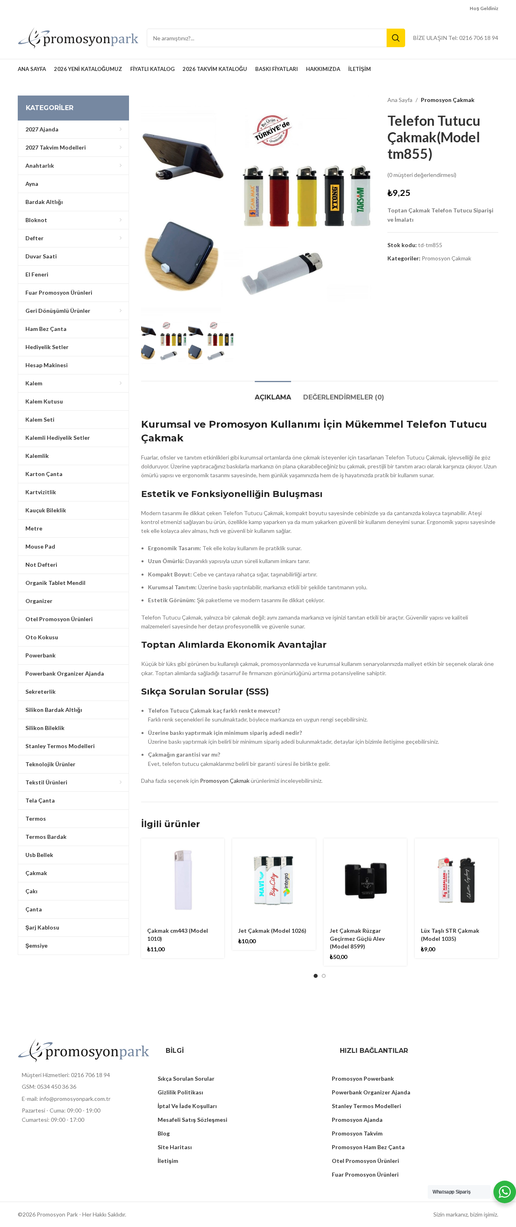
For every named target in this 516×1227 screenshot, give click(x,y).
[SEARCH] (396, 38)
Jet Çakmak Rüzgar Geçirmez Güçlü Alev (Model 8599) (357, 938)
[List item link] (84, 1075)
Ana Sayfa (399, 99)
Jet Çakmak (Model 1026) (272, 930)
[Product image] (183, 880)
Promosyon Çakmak (447, 99)
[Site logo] (78, 37)
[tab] (273, 393)
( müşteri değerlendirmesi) (421, 174)
